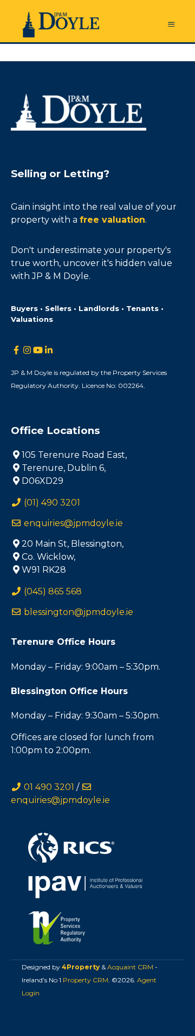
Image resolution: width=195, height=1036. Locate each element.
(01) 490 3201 (51, 502)
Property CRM (85, 980)
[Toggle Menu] (171, 25)
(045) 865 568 (52, 591)
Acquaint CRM (130, 967)
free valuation (112, 220)
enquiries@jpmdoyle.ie (72, 523)
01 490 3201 (48, 787)
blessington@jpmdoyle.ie (77, 612)
